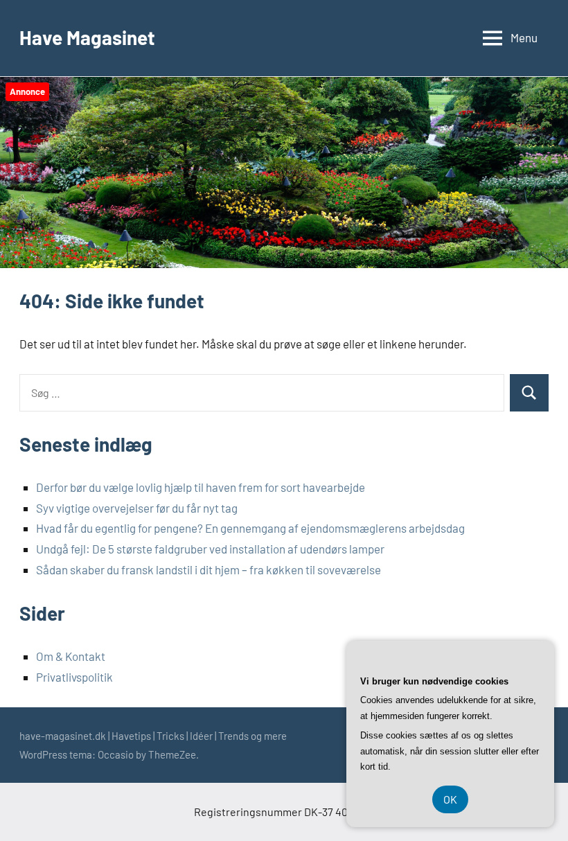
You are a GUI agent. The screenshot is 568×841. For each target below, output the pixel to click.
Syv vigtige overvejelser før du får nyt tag (137, 508)
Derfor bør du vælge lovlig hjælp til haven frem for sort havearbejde (200, 487)
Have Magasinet (87, 37)
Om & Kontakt (70, 656)
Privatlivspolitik (74, 677)
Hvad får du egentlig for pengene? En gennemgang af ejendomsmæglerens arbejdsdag (250, 528)
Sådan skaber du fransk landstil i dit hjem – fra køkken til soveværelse (208, 569)
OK (450, 799)
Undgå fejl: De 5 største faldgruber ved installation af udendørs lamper (210, 549)
